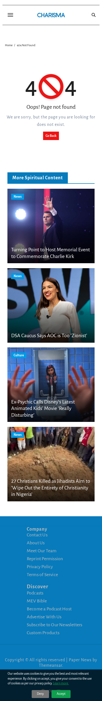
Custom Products (43, 632)
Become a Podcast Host (49, 608)
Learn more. (61, 683)
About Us (36, 542)
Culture (19, 355)
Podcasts (35, 592)
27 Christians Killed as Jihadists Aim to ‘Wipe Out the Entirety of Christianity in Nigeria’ (50, 487)
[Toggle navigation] (10, 15)
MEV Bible (37, 600)
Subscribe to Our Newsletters (54, 624)
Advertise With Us (44, 616)
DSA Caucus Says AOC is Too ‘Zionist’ (49, 335)
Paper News (80, 660)
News (18, 196)
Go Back (51, 136)
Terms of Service (42, 574)
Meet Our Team (42, 550)
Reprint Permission (45, 558)
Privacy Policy (40, 566)
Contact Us (37, 534)
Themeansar (50, 665)
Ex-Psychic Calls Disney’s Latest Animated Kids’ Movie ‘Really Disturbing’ (43, 408)
